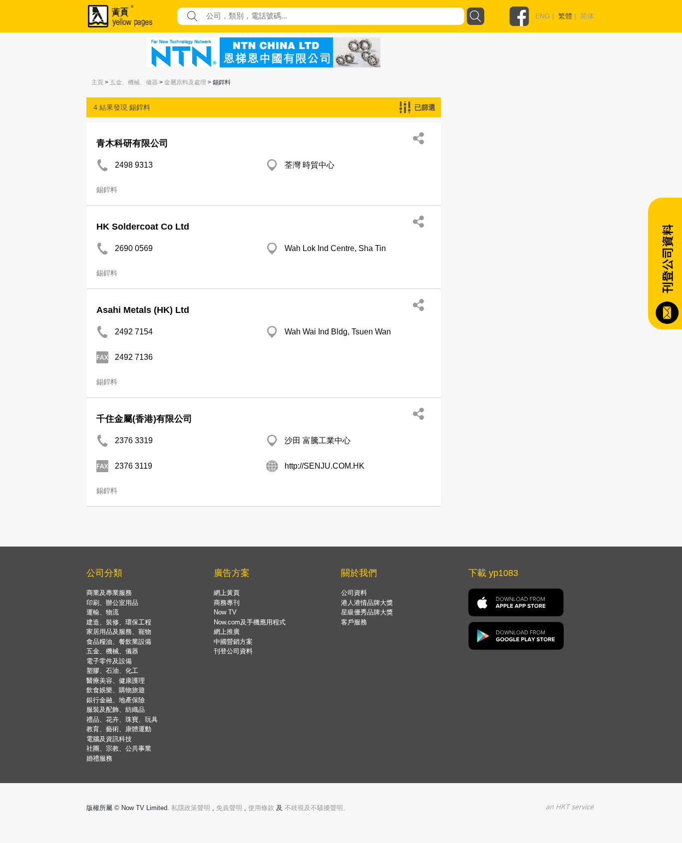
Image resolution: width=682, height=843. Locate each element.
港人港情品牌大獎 (367, 602)
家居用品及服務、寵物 (118, 631)
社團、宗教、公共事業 (118, 748)
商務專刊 (227, 602)
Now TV (225, 612)
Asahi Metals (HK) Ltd (142, 310)
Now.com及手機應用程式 (250, 622)
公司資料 (354, 592)
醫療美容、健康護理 (115, 680)
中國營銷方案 (233, 641)
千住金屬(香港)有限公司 (144, 419)
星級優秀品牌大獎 (367, 612)
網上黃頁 (227, 592)
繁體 (565, 16)
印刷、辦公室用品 (112, 602)
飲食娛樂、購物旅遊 (115, 690)
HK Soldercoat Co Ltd (142, 227)
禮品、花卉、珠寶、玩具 (122, 719)
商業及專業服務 (109, 592)
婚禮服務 (99, 758)
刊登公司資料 (233, 651)
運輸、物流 (102, 612)
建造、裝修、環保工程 (118, 622)
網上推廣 (227, 631)
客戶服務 (354, 622)
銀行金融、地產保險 (115, 700)
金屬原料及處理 (185, 82)
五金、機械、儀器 (134, 82)
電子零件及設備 (109, 661)
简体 (587, 16)
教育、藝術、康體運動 (118, 729)
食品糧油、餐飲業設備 (118, 641)
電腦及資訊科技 (109, 739)
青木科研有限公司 (132, 143)
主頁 (97, 82)
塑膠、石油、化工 (112, 670)
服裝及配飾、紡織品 (115, 709)
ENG (542, 16)
